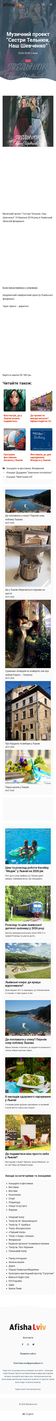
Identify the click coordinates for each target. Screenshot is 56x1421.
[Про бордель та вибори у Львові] (28, 711)
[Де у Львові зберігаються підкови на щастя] (28, 557)
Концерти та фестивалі (18, 468)
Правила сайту (28, 1353)
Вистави (13, 1191)
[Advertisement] (28, 179)
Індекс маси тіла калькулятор (28, 1389)
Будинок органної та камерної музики (29, 1243)
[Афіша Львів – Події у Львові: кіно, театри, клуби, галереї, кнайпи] (12, 4)
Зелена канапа (16, 1262)
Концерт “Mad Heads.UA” (19, 476)
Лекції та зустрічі (18, 1206)
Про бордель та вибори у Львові (22, 743)
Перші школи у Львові (17, 787)
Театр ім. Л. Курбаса (19, 1224)
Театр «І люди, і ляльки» (21, 1236)
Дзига (12, 1266)
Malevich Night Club (19, 1277)
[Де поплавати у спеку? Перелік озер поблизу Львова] (28, 502)
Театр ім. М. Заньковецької (23, 1221)
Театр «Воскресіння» (20, 1228)
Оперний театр (16, 1217)
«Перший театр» (17, 1232)
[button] (43, 4)
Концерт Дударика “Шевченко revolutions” (29, 472)
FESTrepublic (15, 1281)
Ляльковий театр (18, 1251)
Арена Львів (15, 1288)
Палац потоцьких (18, 1258)
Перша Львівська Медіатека (24, 1269)
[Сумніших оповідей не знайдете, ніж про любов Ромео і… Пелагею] (28, 634)
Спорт (12, 1198)
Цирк (11, 1284)
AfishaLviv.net (31, 1404)
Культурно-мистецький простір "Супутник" (31, 1273)
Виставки (14, 1187)
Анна (35, 53)
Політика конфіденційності (28, 1363)
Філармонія (38, 468)
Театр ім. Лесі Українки (21, 1247)
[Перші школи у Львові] (28, 767)
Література (14, 1202)
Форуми (13, 1209)
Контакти (28, 1337)
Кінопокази (15, 1194)
